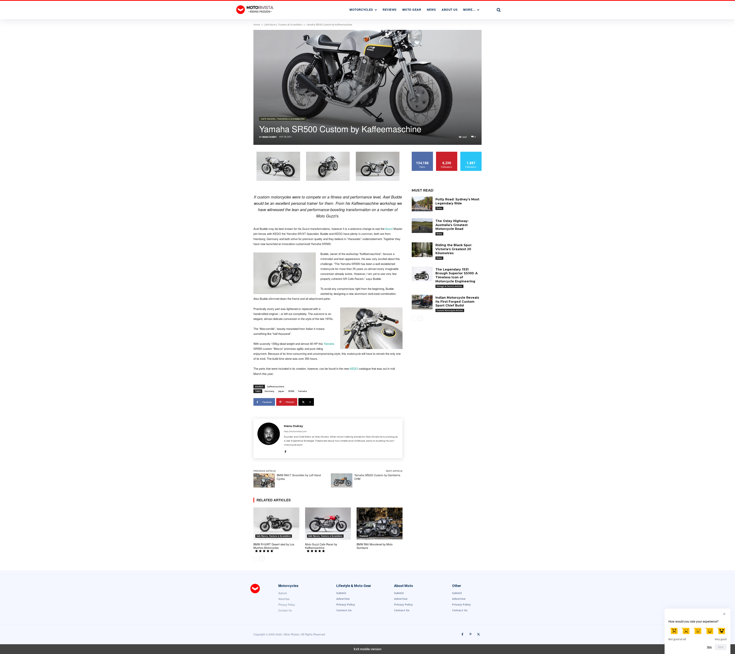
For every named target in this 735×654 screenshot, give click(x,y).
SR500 (291, 391)
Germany (269, 391)
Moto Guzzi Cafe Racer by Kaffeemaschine (321, 546)
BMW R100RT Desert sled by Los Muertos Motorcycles (273, 546)
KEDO (354, 368)
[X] (478, 634)
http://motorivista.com (295, 431)
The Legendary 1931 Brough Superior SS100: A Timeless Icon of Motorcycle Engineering (456, 275)
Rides (439, 208)
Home (256, 24)
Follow (446, 153)
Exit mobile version (367, 649)
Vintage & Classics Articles (449, 286)
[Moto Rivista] (255, 9)
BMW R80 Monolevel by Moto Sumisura (375, 546)
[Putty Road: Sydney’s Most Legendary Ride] (422, 204)
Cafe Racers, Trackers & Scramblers (283, 24)
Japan (281, 391)
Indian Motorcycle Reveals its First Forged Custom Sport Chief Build (457, 301)
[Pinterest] (470, 634)
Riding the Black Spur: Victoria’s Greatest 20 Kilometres (453, 249)
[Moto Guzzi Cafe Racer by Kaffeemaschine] (328, 523)
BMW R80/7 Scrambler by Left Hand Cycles (299, 477)
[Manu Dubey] (268, 438)
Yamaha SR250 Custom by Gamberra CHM (377, 477)
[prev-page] (255, 558)
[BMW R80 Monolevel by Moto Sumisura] (380, 523)
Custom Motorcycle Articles (450, 310)
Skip (709, 647)
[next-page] (262, 558)
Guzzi (389, 229)
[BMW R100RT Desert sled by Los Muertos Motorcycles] (276, 523)
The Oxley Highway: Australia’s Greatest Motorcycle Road (451, 225)
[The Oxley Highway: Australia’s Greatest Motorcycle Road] (422, 225)
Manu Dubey (269, 136)
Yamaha (329, 344)
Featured (364, 536)
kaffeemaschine (275, 386)
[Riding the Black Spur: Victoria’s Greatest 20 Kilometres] (422, 249)
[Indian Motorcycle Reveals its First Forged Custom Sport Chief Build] (422, 302)
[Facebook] (285, 450)
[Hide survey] (724, 614)
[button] (499, 10)
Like (422, 153)
